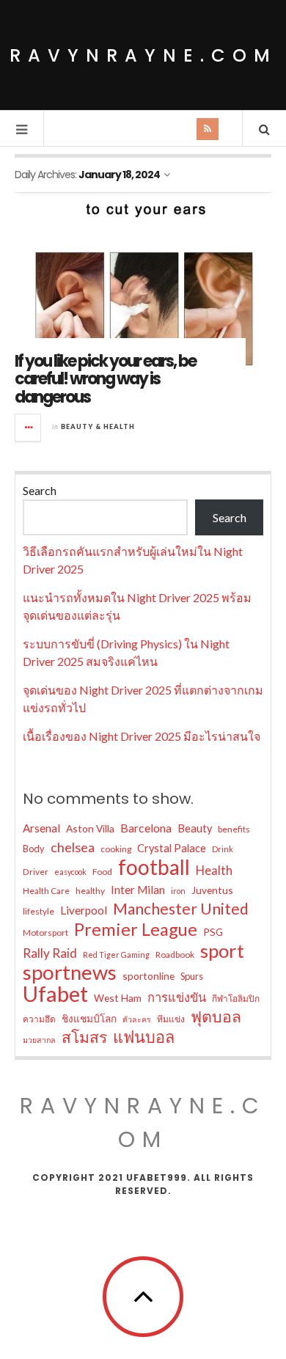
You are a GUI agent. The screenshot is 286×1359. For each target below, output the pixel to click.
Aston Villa (90, 828)
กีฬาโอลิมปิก (236, 998)
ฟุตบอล (216, 1016)
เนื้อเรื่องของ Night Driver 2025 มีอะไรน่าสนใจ (141, 736)
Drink (222, 849)
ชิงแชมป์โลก (89, 1018)
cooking (115, 848)
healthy (90, 890)
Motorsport (45, 932)
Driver (35, 871)
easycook (70, 871)
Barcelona (146, 828)
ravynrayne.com (143, 55)
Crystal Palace (171, 848)
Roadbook (174, 954)
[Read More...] (28, 427)
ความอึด (39, 1019)
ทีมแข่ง (171, 1019)
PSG (213, 932)
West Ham (118, 998)
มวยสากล (39, 1039)
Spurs (191, 976)
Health (214, 870)
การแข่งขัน (176, 997)
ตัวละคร (136, 1019)
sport (222, 950)
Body (34, 848)
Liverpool (83, 910)
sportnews (70, 972)
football (154, 867)
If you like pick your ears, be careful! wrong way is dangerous (105, 379)
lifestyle (38, 911)
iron (178, 890)
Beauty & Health (98, 426)
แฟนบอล (144, 1037)
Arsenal (41, 828)
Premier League (135, 929)
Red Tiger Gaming (116, 954)
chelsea (73, 847)
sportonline (148, 976)
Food (102, 871)
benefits (234, 829)
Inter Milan (138, 889)
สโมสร (84, 1037)
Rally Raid (50, 953)
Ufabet (55, 994)
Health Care (46, 890)
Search (39, 490)
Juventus (212, 890)
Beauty (194, 828)
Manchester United (181, 908)
